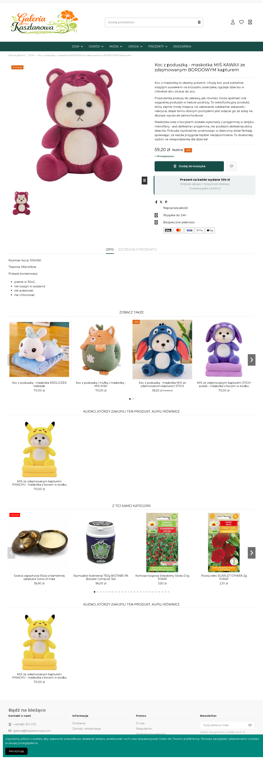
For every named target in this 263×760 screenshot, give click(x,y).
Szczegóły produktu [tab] (137, 249)
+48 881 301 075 (24, 724)
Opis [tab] (110, 249)
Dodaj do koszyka (192, 166)
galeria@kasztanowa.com (32, 731)
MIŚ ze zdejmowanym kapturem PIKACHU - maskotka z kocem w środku (39, 483)
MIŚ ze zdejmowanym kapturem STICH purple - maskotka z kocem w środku (224, 384)
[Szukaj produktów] (199, 22)
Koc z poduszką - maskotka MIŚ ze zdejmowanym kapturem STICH (162, 384)
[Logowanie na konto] (233, 22)
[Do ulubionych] (231, 166)
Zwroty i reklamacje (86, 728)
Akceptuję (16, 751)
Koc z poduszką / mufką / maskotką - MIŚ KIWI (101, 384)
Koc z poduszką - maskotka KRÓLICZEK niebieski (39, 384)
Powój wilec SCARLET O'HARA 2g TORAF (224, 577)
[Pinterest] (166, 202)
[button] (130, 399)
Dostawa (78, 723)
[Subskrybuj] (250, 725)
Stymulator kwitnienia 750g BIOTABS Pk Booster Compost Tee (100, 577)
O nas (140, 723)
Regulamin (144, 728)
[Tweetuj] (161, 202)
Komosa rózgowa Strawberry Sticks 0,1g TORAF (162, 577)
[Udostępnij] (156, 202)
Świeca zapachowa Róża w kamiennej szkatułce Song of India (39, 577)
